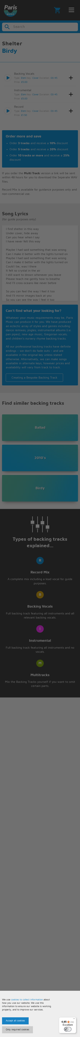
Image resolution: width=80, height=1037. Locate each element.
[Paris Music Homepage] (10, 10)
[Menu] (74, 1019)
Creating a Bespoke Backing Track (34, 377)
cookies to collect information (27, 1000)
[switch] (67, 1029)
